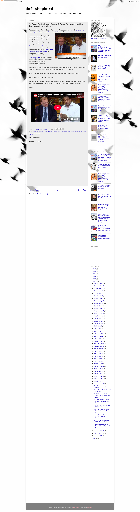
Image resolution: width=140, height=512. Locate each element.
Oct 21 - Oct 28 (99, 291)
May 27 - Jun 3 (99, 341)
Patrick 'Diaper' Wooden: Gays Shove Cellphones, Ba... (102, 395)
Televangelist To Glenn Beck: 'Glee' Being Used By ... (102, 426)
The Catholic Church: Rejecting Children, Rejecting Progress (104, 98)
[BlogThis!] (57, 129)
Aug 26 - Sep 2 (99, 308)
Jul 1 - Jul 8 (98, 328)
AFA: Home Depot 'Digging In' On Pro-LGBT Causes (102, 421)
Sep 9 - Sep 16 (99, 303)
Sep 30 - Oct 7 (98, 296)
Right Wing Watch (34, 58)
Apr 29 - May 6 (99, 351)
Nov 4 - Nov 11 (99, 288)
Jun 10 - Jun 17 (99, 336)
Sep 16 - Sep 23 (99, 301)
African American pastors (37, 46)
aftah (34, 131)
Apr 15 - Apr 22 (99, 356)
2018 (94, 271)
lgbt (59, 131)
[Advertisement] (98, 471)
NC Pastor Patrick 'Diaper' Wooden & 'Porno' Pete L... (101, 401)
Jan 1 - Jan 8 (98, 435)
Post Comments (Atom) (44, 194)
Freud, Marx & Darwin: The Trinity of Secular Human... (102, 416)
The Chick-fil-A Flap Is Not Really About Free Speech (104, 67)
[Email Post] (51, 129)
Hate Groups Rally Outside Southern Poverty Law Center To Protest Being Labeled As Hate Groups (104, 218)
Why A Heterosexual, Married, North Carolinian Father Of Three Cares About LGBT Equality (104, 49)
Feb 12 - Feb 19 (99, 378)
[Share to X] (59, 129)
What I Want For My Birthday (100, 386)
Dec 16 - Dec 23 (99, 286)
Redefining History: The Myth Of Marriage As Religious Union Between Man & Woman (104, 88)
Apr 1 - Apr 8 (98, 361)
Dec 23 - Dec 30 (99, 283)
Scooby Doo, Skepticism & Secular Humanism (104, 236)
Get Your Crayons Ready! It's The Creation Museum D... (102, 411)
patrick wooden (65, 131)
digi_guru (76, 507)
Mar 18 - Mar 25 (99, 366)
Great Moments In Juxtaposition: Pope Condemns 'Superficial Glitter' (104, 207)
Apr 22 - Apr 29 (99, 353)
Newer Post (33, 190)
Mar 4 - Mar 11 (99, 371)
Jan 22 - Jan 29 (99, 384)
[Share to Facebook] (61, 129)
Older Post (82, 190)
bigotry (39, 131)
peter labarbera (75, 131)
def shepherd (39, 9)
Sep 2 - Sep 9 (98, 306)
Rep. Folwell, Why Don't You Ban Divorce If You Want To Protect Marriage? (104, 138)
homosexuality (52, 131)
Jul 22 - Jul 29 (98, 321)
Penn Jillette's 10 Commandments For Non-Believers (104, 196)
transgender (37, 134)
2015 (94, 273)
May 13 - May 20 (99, 346)
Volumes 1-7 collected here (99, 38)
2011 (94, 439)
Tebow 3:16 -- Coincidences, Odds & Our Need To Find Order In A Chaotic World (104, 118)
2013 (94, 278)
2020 (94, 268)
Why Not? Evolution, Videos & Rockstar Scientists (104, 186)
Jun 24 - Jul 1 (98, 331)
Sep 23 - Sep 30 (99, 298)
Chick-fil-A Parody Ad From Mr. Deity (104, 56)
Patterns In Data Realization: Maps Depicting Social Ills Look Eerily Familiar (104, 228)
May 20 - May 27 (99, 343)
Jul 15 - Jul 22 (98, 323)
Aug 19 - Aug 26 (99, 311)
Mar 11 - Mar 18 (99, 368)
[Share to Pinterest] (63, 129)
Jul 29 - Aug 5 (98, 318)
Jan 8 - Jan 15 (98, 433)
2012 (94, 281)
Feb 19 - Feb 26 (99, 376)
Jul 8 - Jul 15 (98, 326)
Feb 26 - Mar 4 (99, 373)
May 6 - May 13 (99, 348)
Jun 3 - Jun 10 (98, 338)
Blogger (89, 507)
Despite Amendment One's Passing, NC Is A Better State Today (104, 108)
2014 (94, 276)
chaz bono (44, 131)
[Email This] (55, 129)
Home (58, 190)
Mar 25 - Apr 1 (98, 363)
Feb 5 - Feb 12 (99, 381)
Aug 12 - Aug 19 (99, 313)
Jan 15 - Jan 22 (99, 430)
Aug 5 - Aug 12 (99, 316)
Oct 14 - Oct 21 (99, 293)
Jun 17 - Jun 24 (99, 333)
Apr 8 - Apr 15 (98, 358)
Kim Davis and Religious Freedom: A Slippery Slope (104, 127)
